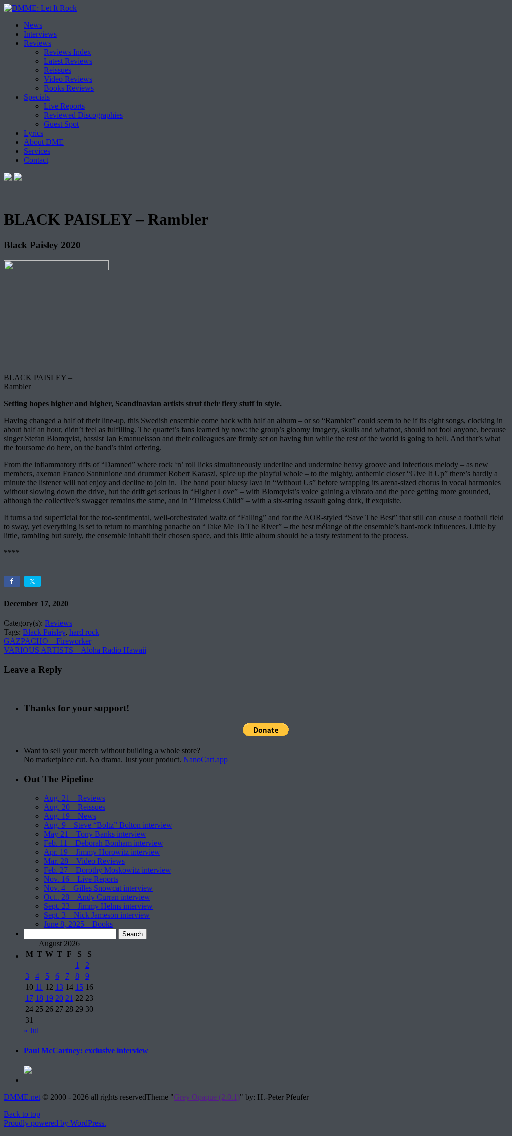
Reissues (58, 70)
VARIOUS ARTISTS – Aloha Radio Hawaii (75, 650)
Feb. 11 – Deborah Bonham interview (104, 843)
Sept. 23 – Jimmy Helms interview (98, 906)
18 (40, 998)
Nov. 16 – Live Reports (81, 879)
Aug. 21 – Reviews (75, 798)
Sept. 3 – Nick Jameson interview (97, 915)
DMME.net (22, 1097)
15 (80, 987)
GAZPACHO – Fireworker (48, 641)
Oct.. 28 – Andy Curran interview (97, 897)
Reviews (38, 43)
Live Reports (64, 106)
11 (39, 987)
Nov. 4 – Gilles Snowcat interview (98, 888)
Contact (36, 160)
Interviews (40, 34)
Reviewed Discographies (83, 115)
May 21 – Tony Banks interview (95, 834)
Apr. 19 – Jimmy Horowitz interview (102, 852)
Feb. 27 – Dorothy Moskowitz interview (108, 870)
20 (60, 998)
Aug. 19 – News (70, 816)
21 (70, 998)
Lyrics (34, 133)
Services (37, 151)
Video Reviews (68, 79)
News (33, 25)
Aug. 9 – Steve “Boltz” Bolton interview (108, 825)
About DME (44, 142)
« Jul (31, 1030)
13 (60, 987)
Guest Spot (61, 124)
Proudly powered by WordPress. (55, 1123)
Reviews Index (68, 52)
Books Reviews (69, 88)
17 (30, 998)
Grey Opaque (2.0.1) (207, 1097)
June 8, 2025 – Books (78, 924)
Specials (37, 97)
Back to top (22, 1114)
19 (50, 998)
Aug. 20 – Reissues (75, 807)
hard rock (85, 632)
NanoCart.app (206, 760)
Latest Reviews (68, 61)
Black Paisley (44, 632)
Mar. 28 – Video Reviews (84, 861)
